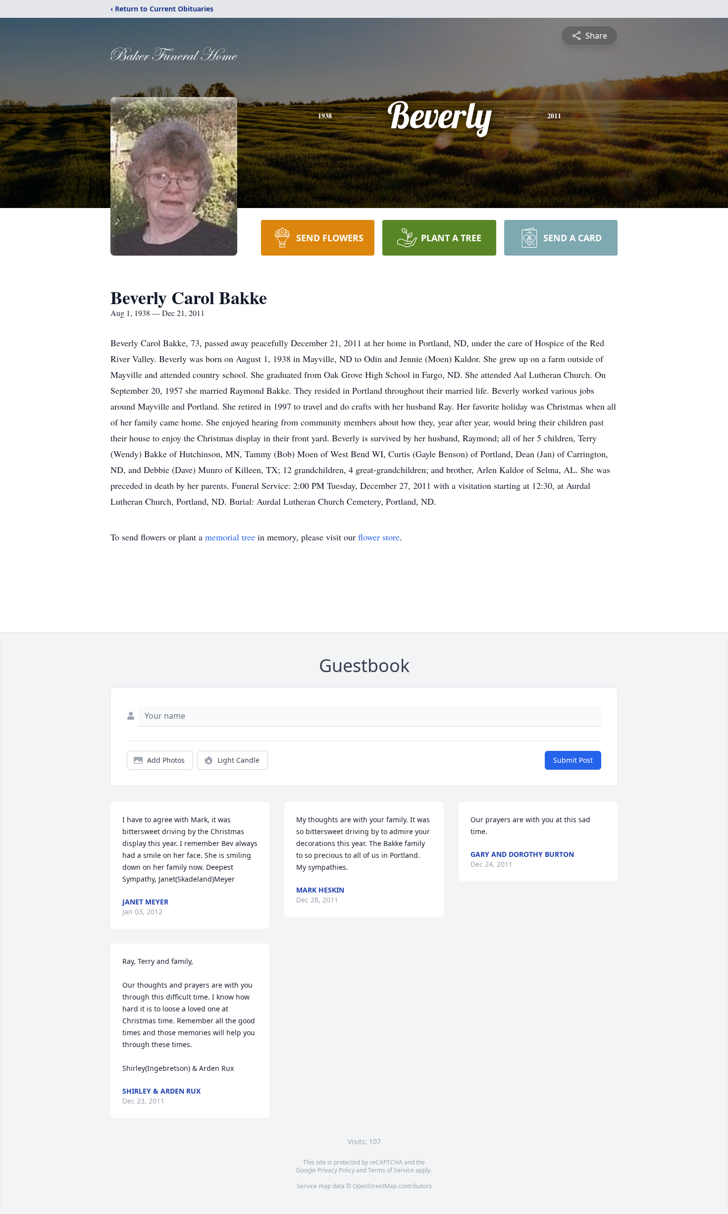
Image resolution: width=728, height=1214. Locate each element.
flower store (379, 537)
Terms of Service (391, 1170)
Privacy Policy (336, 1170)
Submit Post (573, 760)
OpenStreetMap (375, 1186)
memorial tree (230, 537)
